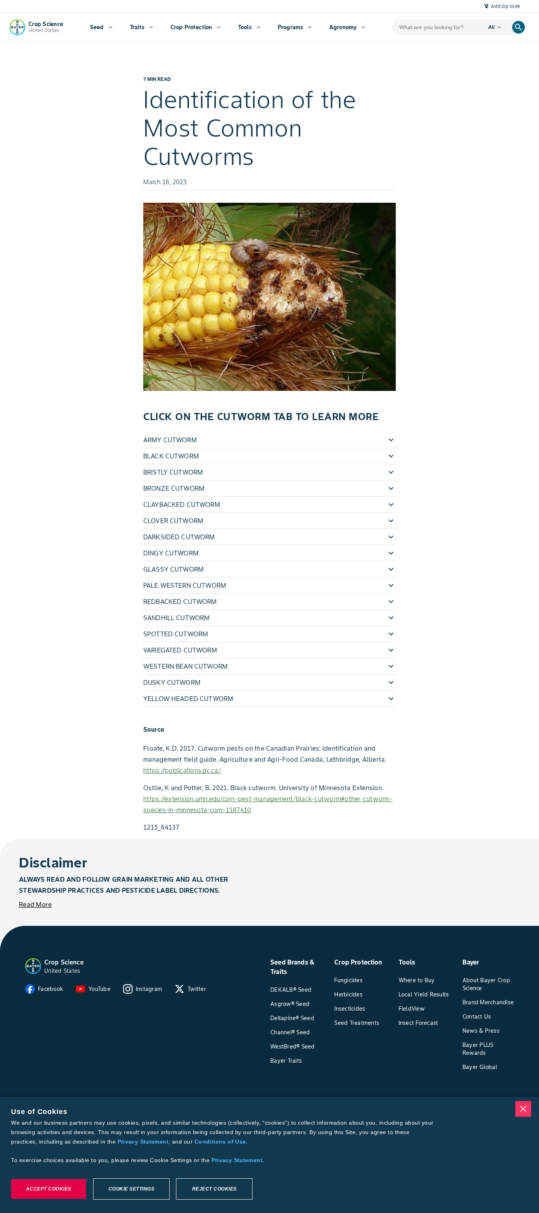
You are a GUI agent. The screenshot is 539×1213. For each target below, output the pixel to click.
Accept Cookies (48, 1189)
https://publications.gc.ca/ (182, 770)
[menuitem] (101, 27)
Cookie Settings (132, 1189)
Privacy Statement (143, 1141)
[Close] (523, 1109)
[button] (269, 440)
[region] (269, 1155)
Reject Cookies (214, 1189)
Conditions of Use (220, 1141)
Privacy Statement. (237, 1160)
